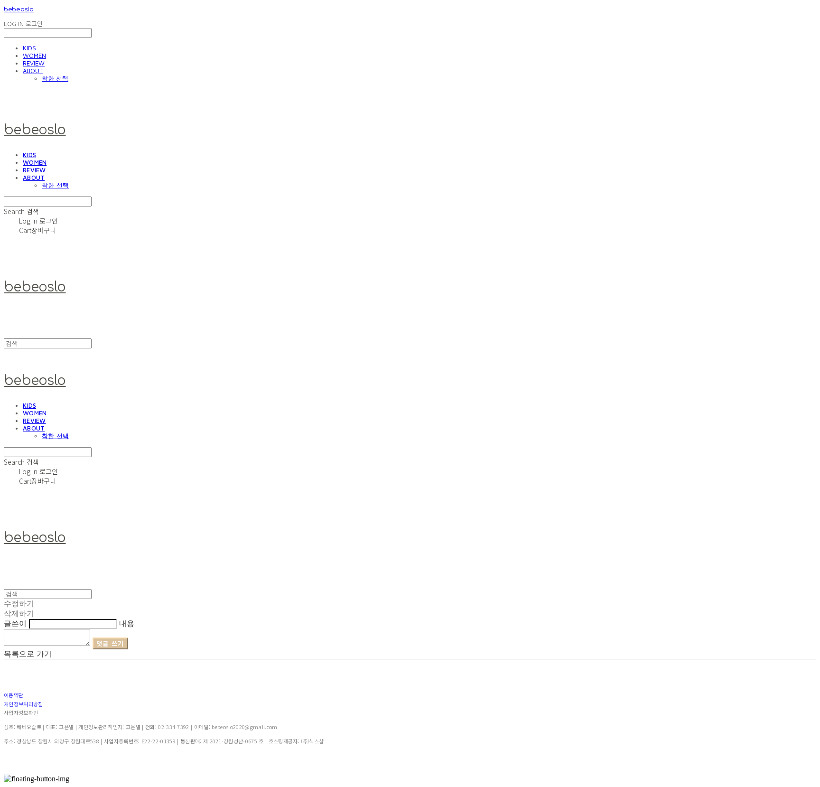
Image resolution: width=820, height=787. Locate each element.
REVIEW (34, 63)
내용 (126, 623)
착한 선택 (55, 78)
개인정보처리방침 (23, 704)
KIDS (29, 48)
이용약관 (13, 695)
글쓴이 (15, 623)
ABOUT (33, 71)
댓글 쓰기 (110, 643)
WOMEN (34, 55)
